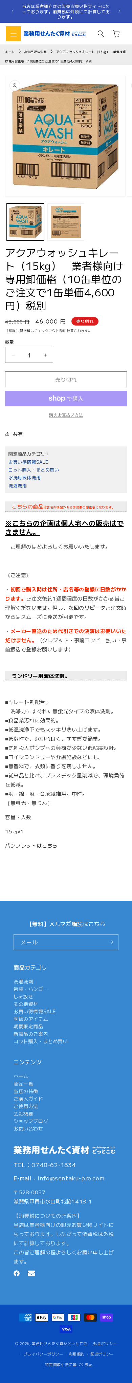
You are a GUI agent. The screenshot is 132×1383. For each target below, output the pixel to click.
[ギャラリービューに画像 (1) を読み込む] (25, 222)
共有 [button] (18, 433)
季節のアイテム (31, 1018)
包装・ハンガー (31, 988)
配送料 (25, 330)
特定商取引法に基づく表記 (68, 1364)
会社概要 (23, 1113)
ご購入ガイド (28, 1098)
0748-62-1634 (53, 1164)
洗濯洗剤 (17, 485)
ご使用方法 (26, 1106)
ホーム (10, 52)
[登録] (110, 942)
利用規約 (77, 1354)
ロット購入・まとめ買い (33, 469)
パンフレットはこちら (31, 845)
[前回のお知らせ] (12, 11)
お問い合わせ (28, 1128)
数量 (9, 341)
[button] (13, 33)
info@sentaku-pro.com (71, 1178)
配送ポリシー (102, 1354)
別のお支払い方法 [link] (66, 415)
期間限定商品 (28, 1026)
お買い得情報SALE (28, 462)
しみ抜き (23, 996)
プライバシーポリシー (43, 1354)
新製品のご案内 (31, 1033)
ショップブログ (31, 1121)
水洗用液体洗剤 (35, 52)
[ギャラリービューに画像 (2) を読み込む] (66, 222)
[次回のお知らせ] (119, 11)
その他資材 (26, 1003)
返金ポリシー (105, 1343)
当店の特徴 (26, 1091)
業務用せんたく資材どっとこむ (59, 1343)
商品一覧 (23, 1083)
